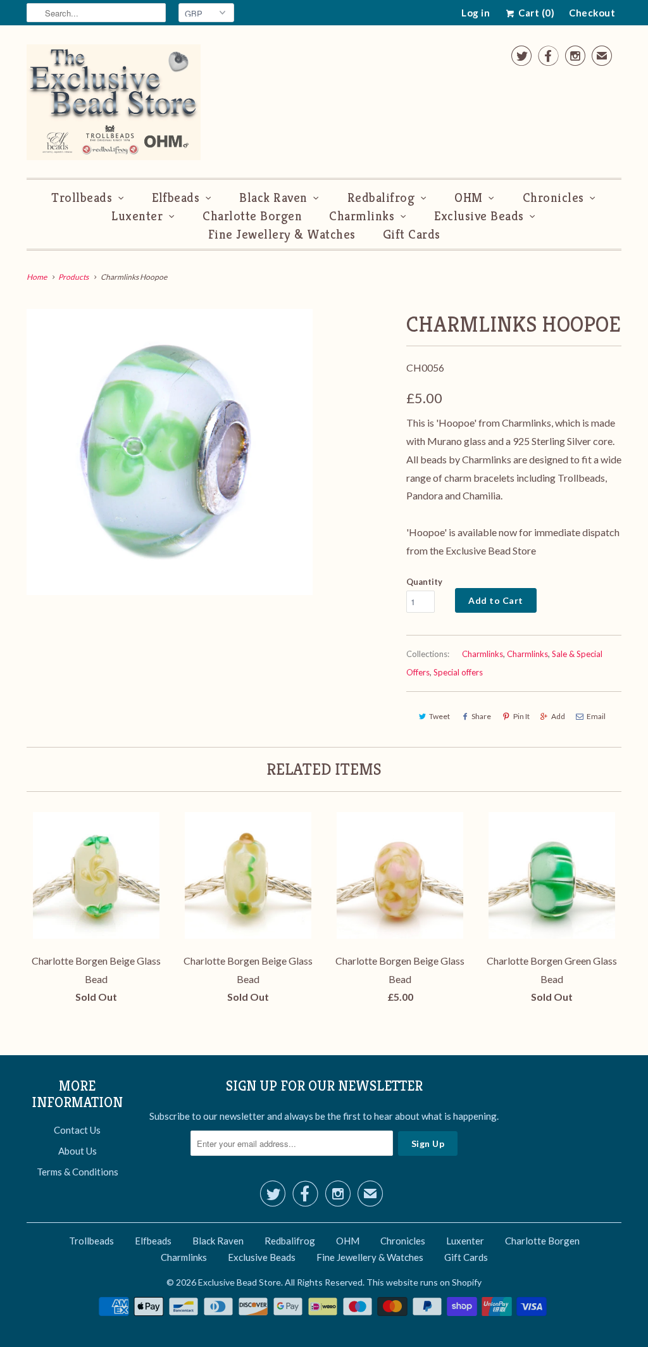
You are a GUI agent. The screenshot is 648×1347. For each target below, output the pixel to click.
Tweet (439, 716)
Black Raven (273, 198)
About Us (77, 1150)
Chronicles (553, 198)
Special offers (458, 672)
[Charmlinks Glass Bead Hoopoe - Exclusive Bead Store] (170, 452)
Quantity (424, 582)
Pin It (521, 716)
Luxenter (137, 216)
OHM (468, 198)
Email (596, 716)
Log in (475, 12)
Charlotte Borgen (252, 216)
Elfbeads (175, 198)
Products (73, 277)
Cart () (535, 12)
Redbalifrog (381, 198)
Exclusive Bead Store (239, 1282)
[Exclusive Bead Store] (114, 104)
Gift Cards (411, 234)
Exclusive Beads (479, 216)
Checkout (592, 12)
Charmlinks (361, 216)
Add (558, 716)
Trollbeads (81, 198)
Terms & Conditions (77, 1171)
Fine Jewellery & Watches (282, 234)
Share (481, 716)
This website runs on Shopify (424, 1282)
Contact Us (77, 1130)
